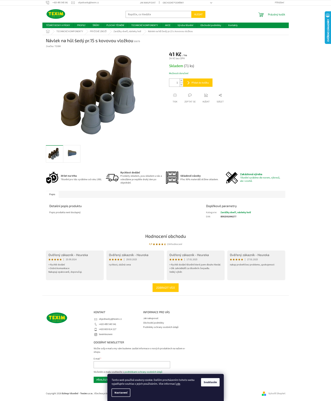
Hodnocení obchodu (165, 236)
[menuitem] (57, 25)
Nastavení (121, 393)
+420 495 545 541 (107, 324)
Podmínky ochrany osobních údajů (160, 327)
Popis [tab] (52, 194)
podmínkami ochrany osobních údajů (143, 372)
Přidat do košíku (200, 82)
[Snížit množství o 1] (181, 85)
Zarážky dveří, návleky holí (235, 212)
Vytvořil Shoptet (276, 393)
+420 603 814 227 (107, 329)
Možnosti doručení (178, 73)
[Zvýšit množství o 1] (181, 81)
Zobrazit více (165, 287)
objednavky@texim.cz (110, 319)
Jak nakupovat (148, 2)
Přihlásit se (103, 379)
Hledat (198, 14)
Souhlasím (210, 382)
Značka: (53, 46)
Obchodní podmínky (173, 2)
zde (178, 384)
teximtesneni (105, 334)
